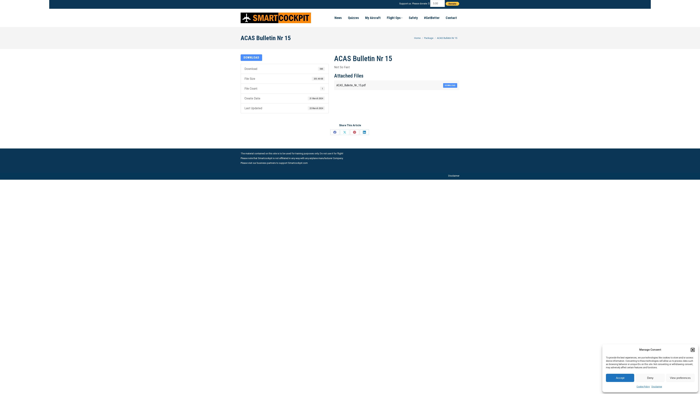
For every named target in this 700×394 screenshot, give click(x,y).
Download (251, 57)
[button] (693, 350)
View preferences (680, 377)
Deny (650, 377)
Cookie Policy (643, 386)
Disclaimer (657, 386)
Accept (620, 377)
